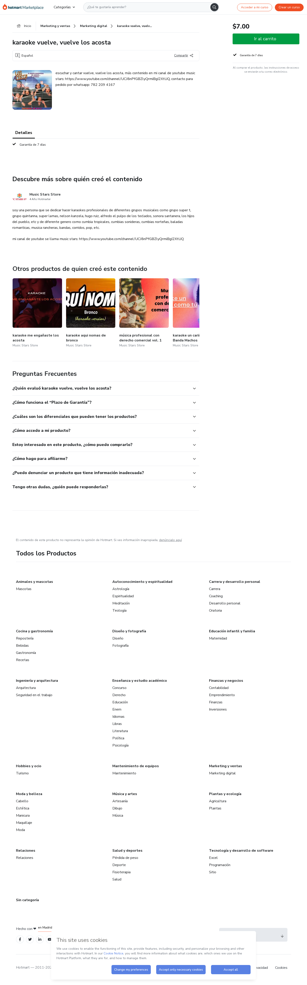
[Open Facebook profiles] (20, 939)
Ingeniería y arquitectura (37, 680)
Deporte (119, 864)
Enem (116, 709)
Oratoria (215, 610)
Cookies (281, 967)
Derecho (119, 695)
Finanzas (215, 702)
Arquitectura (26, 687)
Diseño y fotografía (129, 631)
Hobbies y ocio (28, 766)
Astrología (120, 588)
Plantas (215, 808)
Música (117, 815)
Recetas (22, 659)
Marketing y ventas (225, 766)
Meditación (121, 603)
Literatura (120, 731)
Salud (116, 879)
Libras (117, 723)
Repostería (24, 638)
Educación (120, 702)
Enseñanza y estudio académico (139, 680)
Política (118, 738)
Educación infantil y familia (232, 631)
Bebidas (22, 645)
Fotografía (120, 645)
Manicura (23, 815)
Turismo (22, 773)
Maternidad (218, 638)
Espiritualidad (123, 596)
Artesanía (120, 801)
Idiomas (118, 716)
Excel (213, 857)
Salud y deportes (127, 850)
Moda (20, 829)
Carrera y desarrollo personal (234, 581)
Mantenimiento (124, 773)
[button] (100, 388)
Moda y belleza (29, 793)
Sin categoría (27, 900)
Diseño (117, 638)
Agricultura (217, 801)
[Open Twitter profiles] (30, 939)
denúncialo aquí (170, 540)
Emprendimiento (222, 695)
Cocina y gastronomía (34, 631)
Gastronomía (26, 652)
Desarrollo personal (224, 603)
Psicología (120, 745)
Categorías (62, 7)
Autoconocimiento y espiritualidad (142, 581)
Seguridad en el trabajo (34, 695)
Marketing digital (222, 773)
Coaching (216, 596)
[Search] (214, 7)
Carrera (214, 588)
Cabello (22, 801)
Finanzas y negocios (226, 680)
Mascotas (23, 588)
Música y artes (124, 793)
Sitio (212, 872)
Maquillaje (24, 822)
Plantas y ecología (225, 793)
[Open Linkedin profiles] (39, 939)
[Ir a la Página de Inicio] (25, 7)
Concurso (119, 687)
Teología (119, 610)
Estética (22, 808)
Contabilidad (219, 687)
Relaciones (25, 850)
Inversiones (218, 709)
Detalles (23, 132)
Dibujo (117, 808)
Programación (219, 864)
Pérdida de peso (125, 857)
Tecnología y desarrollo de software (241, 850)
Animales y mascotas (34, 581)
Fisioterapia (121, 872)
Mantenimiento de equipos (135, 766)
